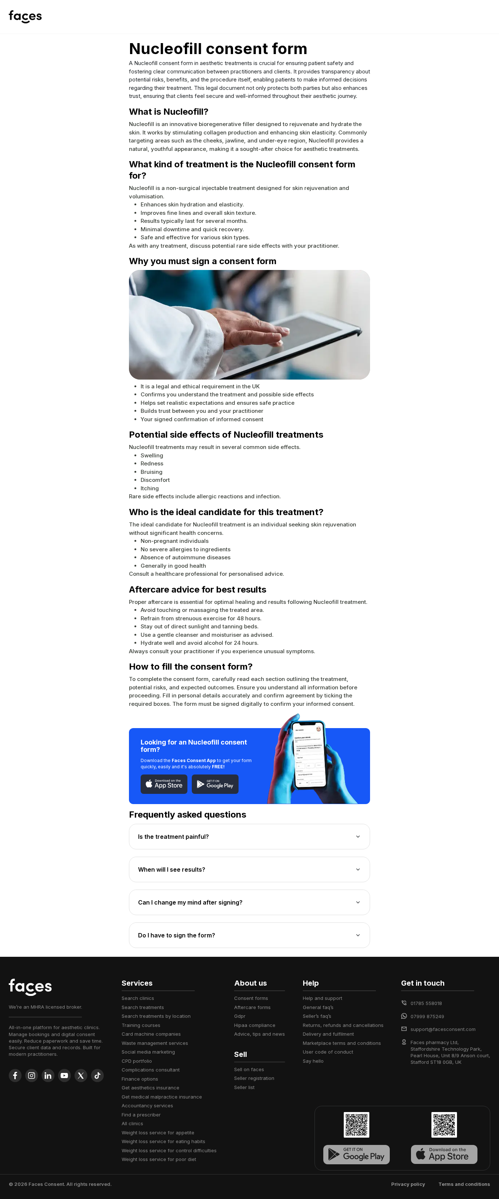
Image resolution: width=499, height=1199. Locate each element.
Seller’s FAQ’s (317, 1016)
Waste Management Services (155, 1043)
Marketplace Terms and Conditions (342, 1043)
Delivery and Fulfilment (328, 1034)
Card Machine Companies (151, 1034)
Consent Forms (251, 998)
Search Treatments (143, 1007)
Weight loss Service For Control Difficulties (169, 1150)
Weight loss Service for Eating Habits (163, 1141)
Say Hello (313, 1061)
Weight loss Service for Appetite (158, 1132)
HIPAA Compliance (254, 1025)
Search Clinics (138, 998)
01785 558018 (426, 1003)
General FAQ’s (318, 1007)
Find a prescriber (141, 1115)
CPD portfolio (137, 1061)
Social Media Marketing (148, 1052)
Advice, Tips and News (259, 1034)
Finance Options (140, 1079)
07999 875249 (427, 1016)
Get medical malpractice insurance (162, 1097)
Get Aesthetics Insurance (150, 1087)
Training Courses (141, 1025)
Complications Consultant (151, 1070)
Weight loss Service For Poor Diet (159, 1159)
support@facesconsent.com (443, 1029)
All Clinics (132, 1123)
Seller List (244, 1087)
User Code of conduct (328, 1052)
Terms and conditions (464, 1184)
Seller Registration (254, 1078)
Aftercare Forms (252, 1007)
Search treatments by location (156, 1016)
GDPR (239, 1016)
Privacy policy (408, 1184)
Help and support (322, 998)
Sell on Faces (249, 1069)
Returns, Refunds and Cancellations (343, 1025)
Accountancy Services (147, 1105)
